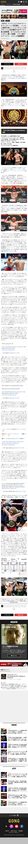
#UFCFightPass (14, 443)
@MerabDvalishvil (17, 485)
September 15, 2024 (14, 353)
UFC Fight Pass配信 (20, 78)
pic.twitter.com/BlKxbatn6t (8, 444)
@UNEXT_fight (5, 443)
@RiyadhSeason (13, 346)
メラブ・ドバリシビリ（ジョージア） (12, 105)
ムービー (23, 4)
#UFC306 (5, 346)
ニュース (2, 4)
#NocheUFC (20, 346)
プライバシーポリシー (14, 832)
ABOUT (7, 831)
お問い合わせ (14, 831)
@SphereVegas (11, 438)
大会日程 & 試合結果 (16, 4)
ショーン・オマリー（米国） (17, 104)
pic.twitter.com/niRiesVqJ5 (8, 350)
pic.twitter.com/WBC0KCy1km (9, 395)
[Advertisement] (14, 707)
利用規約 (21, 831)
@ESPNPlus (9, 348)
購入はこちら (14, 655)
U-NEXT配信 (11, 78)
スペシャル (8, 4)
